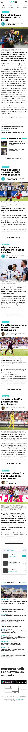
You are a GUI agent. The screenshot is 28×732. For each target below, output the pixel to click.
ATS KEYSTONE (11, 24)
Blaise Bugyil (11, 334)
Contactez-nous (20, 699)
